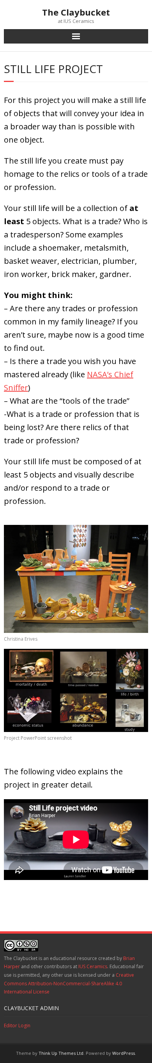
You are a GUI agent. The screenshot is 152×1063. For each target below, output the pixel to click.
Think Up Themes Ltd (61, 1053)
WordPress (123, 1053)
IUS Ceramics (92, 966)
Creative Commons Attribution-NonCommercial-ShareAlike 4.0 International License (69, 983)
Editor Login (17, 1025)
